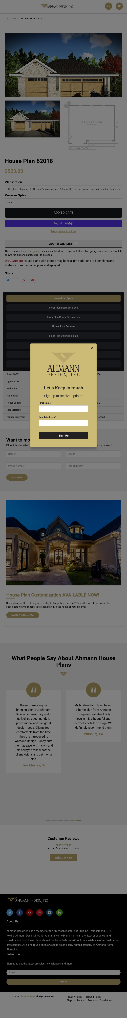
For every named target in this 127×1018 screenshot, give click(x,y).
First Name (45, 402)
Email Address (47, 417)
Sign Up (64, 435)
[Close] (92, 348)
